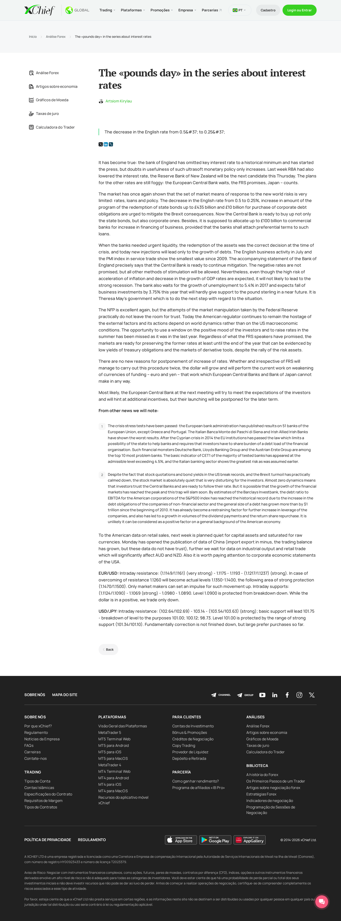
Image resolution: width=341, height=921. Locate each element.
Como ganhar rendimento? (195, 781)
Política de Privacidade (47, 839)
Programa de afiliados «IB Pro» (198, 787)
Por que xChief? (38, 726)
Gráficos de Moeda (52, 99)
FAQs (28, 745)
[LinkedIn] (106, 144)
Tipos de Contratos (40, 807)
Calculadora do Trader (55, 127)
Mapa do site (64, 694)
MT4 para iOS (109, 784)
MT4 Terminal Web (114, 771)
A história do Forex (262, 774)
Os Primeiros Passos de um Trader (275, 781)
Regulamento (36, 732)
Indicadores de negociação (269, 800)
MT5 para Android (113, 745)
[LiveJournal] (111, 144)
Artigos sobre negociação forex (273, 787)
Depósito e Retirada (189, 758)
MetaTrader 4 (109, 764)
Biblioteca (257, 765)
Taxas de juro (47, 113)
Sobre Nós (34, 694)
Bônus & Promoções (189, 732)
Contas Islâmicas (39, 787)
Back (110, 649)
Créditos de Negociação (192, 738)
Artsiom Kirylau (119, 101)
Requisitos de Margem (43, 800)
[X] (101, 144)
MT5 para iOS (109, 751)
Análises (255, 716)
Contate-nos (35, 758)
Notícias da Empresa (42, 738)
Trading (32, 772)
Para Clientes (186, 716)
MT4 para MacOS (113, 790)
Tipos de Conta (37, 781)
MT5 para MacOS (113, 758)
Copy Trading (183, 745)
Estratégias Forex (261, 794)
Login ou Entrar (299, 10)
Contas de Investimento (193, 726)
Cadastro (268, 10)
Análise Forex (56, 37)
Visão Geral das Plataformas (122, 726)
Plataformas (112, 716)
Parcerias (210, 10)
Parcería (181, 772)
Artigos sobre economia (56, 86)
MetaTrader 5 (109, 732)
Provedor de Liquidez (190, 751)
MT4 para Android (113, 777)
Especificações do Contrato (48, 794)
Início (33, 37)
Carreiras (32, 751)
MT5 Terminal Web (114, 738)
